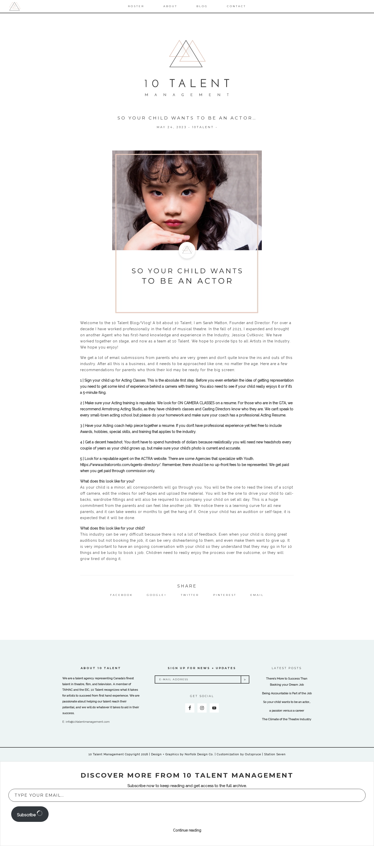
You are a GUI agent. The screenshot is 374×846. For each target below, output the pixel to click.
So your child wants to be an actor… (287, 702)
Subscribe (27, 814)
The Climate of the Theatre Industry (286, 719)
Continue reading (187, 830)
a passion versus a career (286, 710)
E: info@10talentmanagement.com (86, 721)
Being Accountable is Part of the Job (287, 693)
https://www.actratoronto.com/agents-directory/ (120, 465)
